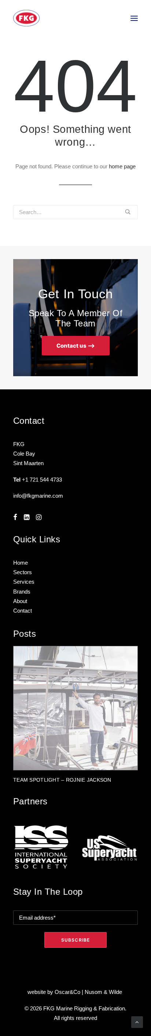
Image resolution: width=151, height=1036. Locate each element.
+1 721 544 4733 (42, 479)
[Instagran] (38, 518)
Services (23, 582)
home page (122, 166)
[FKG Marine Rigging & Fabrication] (26, 18)
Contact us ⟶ (75, 345)
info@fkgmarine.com (38, 496)
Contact (22, 610)
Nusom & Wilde (104, 992)
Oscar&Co (67, 992)
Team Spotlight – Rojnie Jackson (62, 780)
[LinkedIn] (26, 518)
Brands (21, 591)
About (20, 601)
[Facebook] (15, 518)
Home (20, 563)
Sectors (22, 572)
